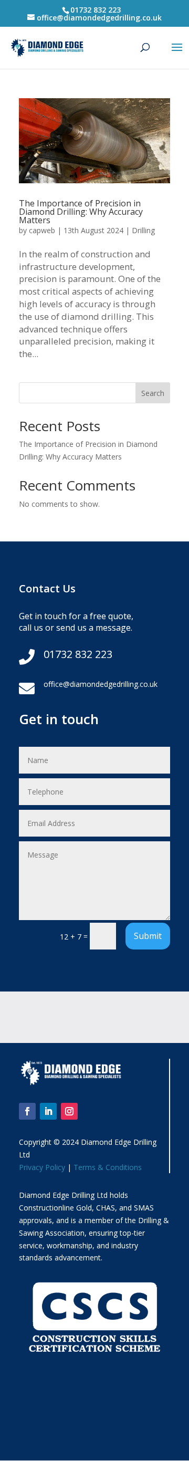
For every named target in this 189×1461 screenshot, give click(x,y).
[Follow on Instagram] (69, 1111)
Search (152, 393)
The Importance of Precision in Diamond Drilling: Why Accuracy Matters (81, 211)
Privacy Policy (42, 1167)
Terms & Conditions (108, 1167)
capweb (42, 230)
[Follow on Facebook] (27, 1111)
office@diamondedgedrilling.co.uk (101, 684)
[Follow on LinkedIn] (48, 1111)
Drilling (143, 230)
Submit (148, 936)
